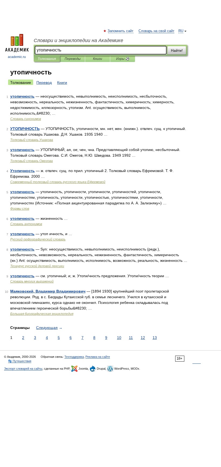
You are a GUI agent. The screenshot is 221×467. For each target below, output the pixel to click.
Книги (97, 59)
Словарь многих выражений (32, 281)
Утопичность (22, 171)
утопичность (22, 96)
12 (143, 337)
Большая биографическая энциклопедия (41, 314)
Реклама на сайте (97, 356)
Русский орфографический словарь (37, 239)
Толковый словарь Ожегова (31, 161)
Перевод (44, 82)
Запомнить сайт (120, 31)
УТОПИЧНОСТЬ (25, 128)
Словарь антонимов (26, 224)
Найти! (177, 50)
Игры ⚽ (122, 59)
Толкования (47, 59)
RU (180, 31)
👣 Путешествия (19, 361)
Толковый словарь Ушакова (31, 140)
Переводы (73, 59)
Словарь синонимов (25, 119)
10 (119, 337)
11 (131, 337)
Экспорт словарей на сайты (23, 368)
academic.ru (17, 57)
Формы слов (19, 209)
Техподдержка (74, 356)
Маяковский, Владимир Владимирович (47, 291)
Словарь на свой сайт (156, 31)
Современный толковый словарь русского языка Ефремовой (57, 182)
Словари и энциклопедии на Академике (78, 40)
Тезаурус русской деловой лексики (37, 266)
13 (155, 337)
